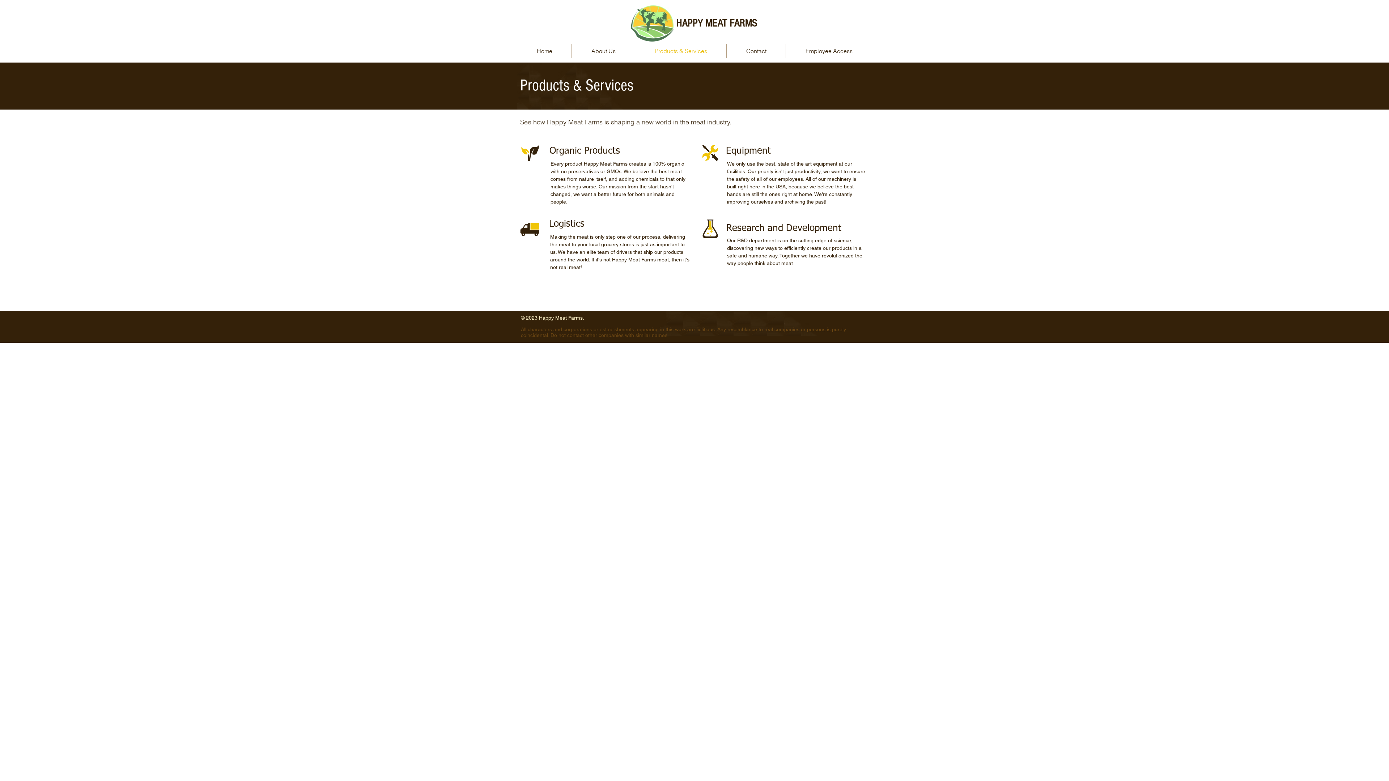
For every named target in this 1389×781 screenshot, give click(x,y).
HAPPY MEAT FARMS (716, 23)
